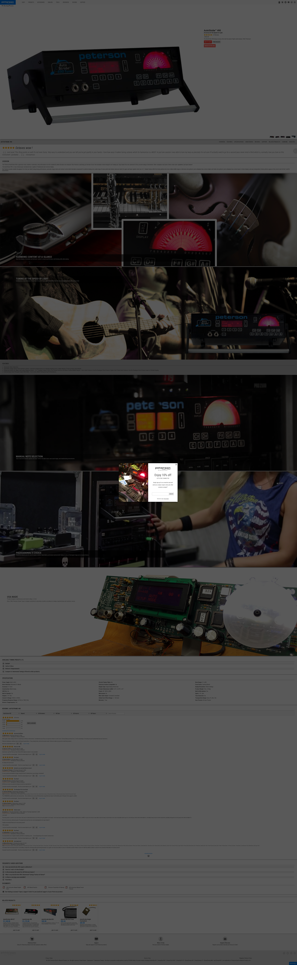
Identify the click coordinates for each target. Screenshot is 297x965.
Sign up (171, 494)
